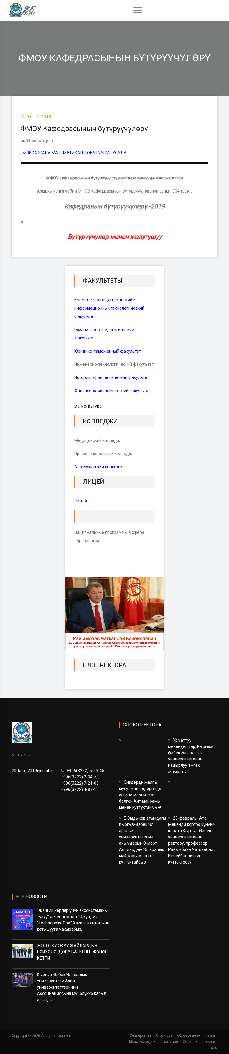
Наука (210, 1035)
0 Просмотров (39, 141)
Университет (140, 1035)
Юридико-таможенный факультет (107, 351)
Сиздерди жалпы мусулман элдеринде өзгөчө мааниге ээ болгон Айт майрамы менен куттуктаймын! (140, 795)
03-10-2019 (39, 116)
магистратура (88, 406)
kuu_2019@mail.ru (35, 770)
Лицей (80, 500)
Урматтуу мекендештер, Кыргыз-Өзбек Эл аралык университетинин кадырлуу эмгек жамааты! (190, 756)
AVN (214, 1048)
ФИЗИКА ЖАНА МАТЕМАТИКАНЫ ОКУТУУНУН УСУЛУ (73, 152)
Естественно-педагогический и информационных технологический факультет (109, 308)
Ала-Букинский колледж (98, 466)
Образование (188, 1035)
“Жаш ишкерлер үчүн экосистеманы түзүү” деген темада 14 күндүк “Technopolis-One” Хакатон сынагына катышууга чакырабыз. (73, 920)
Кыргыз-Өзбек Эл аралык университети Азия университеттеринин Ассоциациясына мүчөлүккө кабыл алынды (71, 987)
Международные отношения (153, 1042)
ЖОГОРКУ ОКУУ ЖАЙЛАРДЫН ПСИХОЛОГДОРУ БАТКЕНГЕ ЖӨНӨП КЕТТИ (72, 952)
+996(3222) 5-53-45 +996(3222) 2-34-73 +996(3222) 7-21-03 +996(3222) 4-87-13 (82, 780)
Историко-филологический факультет (111, 377)
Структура (164, 1035)
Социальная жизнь (199, 1042)
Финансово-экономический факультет (112, 390)
